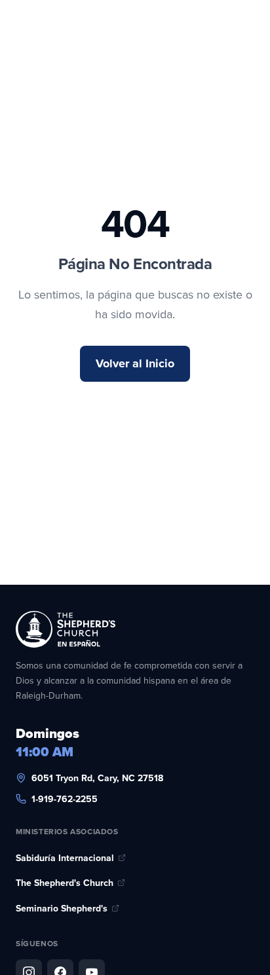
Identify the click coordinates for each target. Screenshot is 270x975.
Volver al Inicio (135, 363)
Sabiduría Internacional (65, 857)
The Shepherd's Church (64, 882)
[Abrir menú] (236, 44)
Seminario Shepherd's (61, 908)
